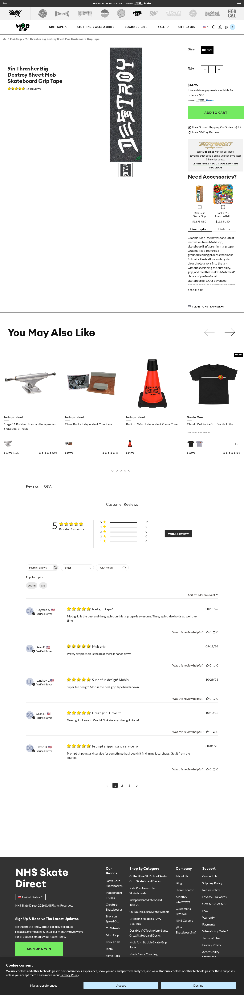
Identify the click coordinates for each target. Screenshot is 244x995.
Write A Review (178, 534)
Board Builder (136, 26)
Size (191, 49)
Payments (208, 924)
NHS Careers (184, 920)
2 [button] (122, 785)
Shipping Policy (212, 883)
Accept (121, 985)
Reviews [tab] (32, 486)
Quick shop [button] (30, 405)
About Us (182, 876)
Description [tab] (199, 229)
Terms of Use (211, 938)
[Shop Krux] (153, 13)
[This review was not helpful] (214, 632)
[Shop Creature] (85, 13)
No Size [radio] (207, 50)
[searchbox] (39, 567)
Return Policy (211, 890)
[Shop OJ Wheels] (121, 13)
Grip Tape (56, 26)
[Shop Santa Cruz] (42, 13)
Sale (162, 26)
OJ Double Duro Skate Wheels (149, 911)
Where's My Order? (215, 931)
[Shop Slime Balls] (193, 13)
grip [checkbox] (43, 585)
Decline (198, 985)
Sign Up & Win (39, 949)
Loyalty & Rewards (214, 897)
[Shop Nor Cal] (232, 13)
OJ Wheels (113, 928)
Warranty (208, 917)
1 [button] (115, 785)
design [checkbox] (32, 585)
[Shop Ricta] (173, 13)
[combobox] (77, 567)
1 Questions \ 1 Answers (208, 306)
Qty (191, 68)
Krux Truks (113, 942)
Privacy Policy (69, 975)
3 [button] (129, 785)
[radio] (8, 443)
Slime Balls (113, 955)
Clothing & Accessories (95, 26)
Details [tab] (224, 229)
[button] (214, 27)
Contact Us (209, 876)
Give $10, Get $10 (214, 903)
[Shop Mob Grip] (137, 13)
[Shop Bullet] (212, 13)
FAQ (205, 910)
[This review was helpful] (207, 632)
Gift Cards (186, 26)
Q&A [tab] (47, 486)
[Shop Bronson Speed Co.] (104, 13)
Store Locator (185, 890)
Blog (179, 883)
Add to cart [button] (91, 405)
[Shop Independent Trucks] (62, 13)
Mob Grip (112, 935)
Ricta (109, 949)
